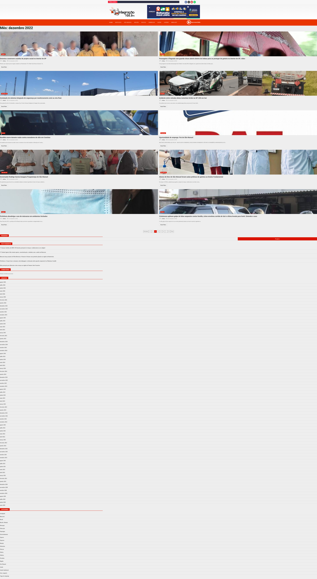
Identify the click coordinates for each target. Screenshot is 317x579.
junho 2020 (3, 502)
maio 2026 (2, 291)
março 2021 (3, 475)
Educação (2, 528)
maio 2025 (2, 326)
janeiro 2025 (3, 338)
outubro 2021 (3, 454)
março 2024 (3, 368)
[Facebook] (186, 2)
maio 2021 (2, 469)
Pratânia (2, 558)
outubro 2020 (3, 490)
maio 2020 (2, 505)
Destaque (2, 525)
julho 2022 (2, 428)
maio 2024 (2, 362)
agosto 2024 (3, 353)
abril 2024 (2, 365)
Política (2, 555)
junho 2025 (3, 323)
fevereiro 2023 (3, 407)
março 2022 (3, 439)
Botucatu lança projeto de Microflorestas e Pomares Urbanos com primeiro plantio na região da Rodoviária (27, 256)
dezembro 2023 (4, 377)
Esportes (2, 540)
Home (111, 22)
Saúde (159, 22)
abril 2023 (2, 401)
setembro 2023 (3, 386)
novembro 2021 (4, 451)
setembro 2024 (3, 350)
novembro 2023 (4, 380)
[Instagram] (189, 2)
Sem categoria (3, 573)
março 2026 (3, 297)
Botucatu (118, 22)
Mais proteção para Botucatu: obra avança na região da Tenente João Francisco (20, 265)
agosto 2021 (3, 460)
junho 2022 (3, 430)
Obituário (2, 546)
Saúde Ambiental (4, 570)
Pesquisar (4, 235)
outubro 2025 (3, 311)
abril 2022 (2, 436)
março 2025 (3, 332)
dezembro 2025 (4, 306)
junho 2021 (3, 466)
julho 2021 (2, 463)
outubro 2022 (3, 419)
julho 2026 (2, 285)
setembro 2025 (3, 314)
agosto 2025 (3, 317)
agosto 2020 (3, 496)
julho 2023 (2, 392)
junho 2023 (3, 395)
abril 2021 (2, 472)
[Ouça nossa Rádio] (189, 22)
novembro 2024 (4, 344)
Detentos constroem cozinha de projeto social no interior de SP (79, 43)
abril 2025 (2, 329)
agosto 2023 (3, 389)
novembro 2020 (4, 487)
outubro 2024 (3, 347)
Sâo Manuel (128, 22)
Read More (4, 67)
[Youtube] (191, 2)
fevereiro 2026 (3, 300)
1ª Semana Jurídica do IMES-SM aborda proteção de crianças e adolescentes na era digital (22, 248)
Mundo (2, 543)
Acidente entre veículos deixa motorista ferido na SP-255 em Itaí (183, 98)
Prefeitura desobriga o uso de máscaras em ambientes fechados (79, 201)
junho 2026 (3, 288)
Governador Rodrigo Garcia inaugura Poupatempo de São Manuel (79, 162)
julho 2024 (2, 356)
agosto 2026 (3, 282)
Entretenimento (4, 534)
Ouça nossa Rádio (195, 22)
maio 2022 (2, 433)
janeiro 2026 (3, 303)
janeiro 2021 (3, 481)
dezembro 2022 (4, 413)
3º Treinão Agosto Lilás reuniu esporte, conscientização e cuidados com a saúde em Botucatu (23, 252)
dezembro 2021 (4, 448)
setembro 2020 (3, 493)
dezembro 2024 (4, 341)
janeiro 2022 (3, 445)
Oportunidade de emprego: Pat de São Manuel (176, 137)
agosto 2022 (3, 425)
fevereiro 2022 (3, 442)
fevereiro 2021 (3, 478)
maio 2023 (2, 398)
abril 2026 (2, 294)
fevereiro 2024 (3, 371)
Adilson (4, 61)
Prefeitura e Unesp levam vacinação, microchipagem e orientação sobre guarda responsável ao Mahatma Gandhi (28, 261)
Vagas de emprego (4, 576)
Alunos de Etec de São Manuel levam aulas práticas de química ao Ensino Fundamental (191, 177)
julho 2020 (2, 499)
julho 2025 (2, 320)
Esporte (2, 537)
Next (172, 231)
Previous (146, 231)
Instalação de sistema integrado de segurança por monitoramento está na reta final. (79, 83)
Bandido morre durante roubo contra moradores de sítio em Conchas (79, 122)
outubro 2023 (3, 383)
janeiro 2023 (3, 410)
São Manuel (4, 93)
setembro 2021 (3, 457)
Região (136, 22)
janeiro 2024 (3, 374)
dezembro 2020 (4, 484)
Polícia (143, 22)
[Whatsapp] (194, 2)
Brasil (1, 519)
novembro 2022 (4, 416)
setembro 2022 (3, 422)
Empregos (152, 22)
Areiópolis (2, 513)
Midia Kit (174, 22)
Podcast (2, 549)
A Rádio (166, 22)
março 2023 (3, 404)
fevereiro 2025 (3, 335)
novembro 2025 (4, 308)
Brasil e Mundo (4, 522)
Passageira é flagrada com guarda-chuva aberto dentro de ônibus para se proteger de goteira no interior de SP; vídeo (202, 59)
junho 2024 (3, 359)
